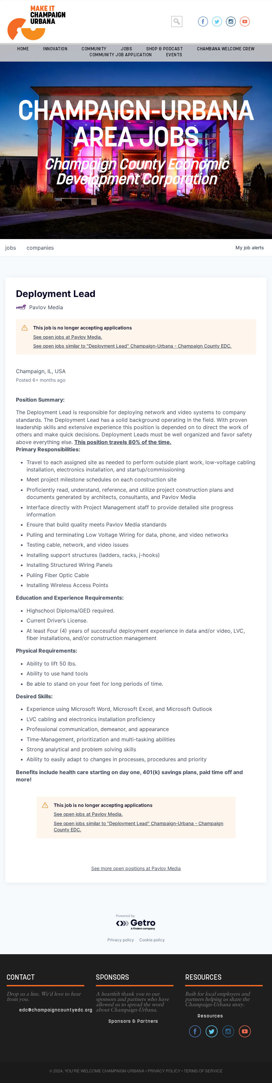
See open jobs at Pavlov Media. (67, 337)
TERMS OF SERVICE (203, 1070)
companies (40, 247)
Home (23, 49)
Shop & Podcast (164, 49)
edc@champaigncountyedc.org (56, 1010)
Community (94, 49)
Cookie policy (152, 939)
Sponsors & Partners (133, 1021)
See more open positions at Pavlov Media (136, 868)
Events (174, 55)
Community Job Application (121, 55)
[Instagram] (231, 21)
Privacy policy (120, 939)
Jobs (126, 49)
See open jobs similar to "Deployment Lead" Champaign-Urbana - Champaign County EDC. (132, 346)
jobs (10, 247)
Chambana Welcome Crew (226, 49)
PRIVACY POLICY (164, 1070)
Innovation (55, 49)
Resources (210, 1016)
